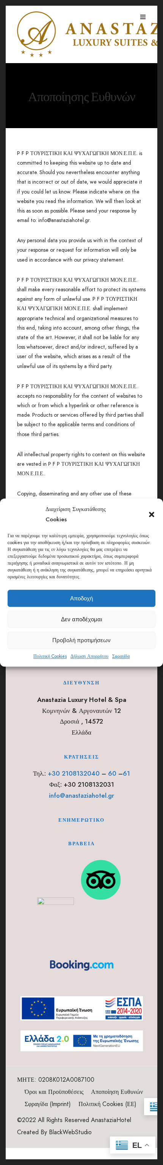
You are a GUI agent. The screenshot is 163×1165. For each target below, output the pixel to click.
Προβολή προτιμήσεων (81, 640)
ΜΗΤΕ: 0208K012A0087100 (55, 1079)
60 (112, 773)
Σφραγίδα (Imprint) (48, 1104)
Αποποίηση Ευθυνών (117, 1091)
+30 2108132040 (74, 773)
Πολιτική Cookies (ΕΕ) (107, 1104)
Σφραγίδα (121, 656)
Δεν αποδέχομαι (81, 619)
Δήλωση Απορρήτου (89, 656)
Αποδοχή (81, 598)
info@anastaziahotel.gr (81, 795)
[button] (151, 514)
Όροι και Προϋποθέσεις (54, 1091)
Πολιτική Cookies (50, 656)
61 (126, 773)
